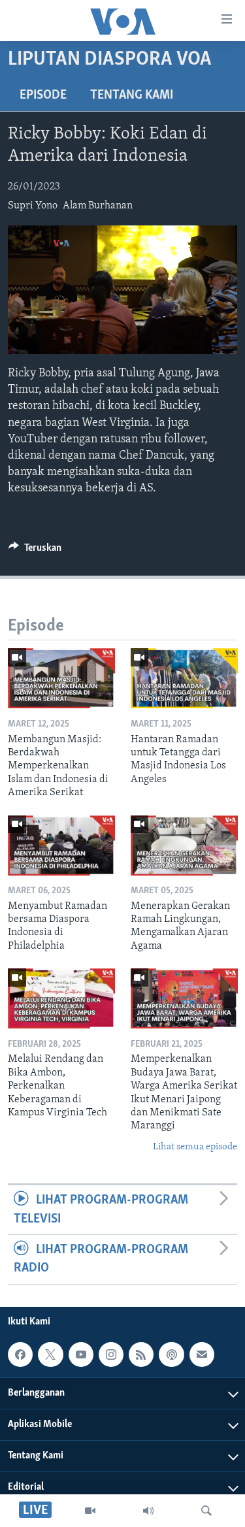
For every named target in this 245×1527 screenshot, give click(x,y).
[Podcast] (171, 1354)
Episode (43, 95)
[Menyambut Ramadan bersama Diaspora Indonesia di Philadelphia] (61, 845)
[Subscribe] (201, 1354)
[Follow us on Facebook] (20, 1354)
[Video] (90, 1510)
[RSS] (141, 1354)
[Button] (34, 550)
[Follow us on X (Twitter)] (50, 1354)
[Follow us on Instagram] (111, 1354)
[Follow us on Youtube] (81, 1354)
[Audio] (148, 1510)
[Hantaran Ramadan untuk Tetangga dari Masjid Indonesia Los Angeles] (184, 678)
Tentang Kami (131, 95)
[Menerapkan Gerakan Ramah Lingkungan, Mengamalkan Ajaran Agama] (184, 845)
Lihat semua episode (195, 1147)
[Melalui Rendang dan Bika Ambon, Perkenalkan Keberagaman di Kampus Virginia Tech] (61, 998)
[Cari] (206, 1510)
